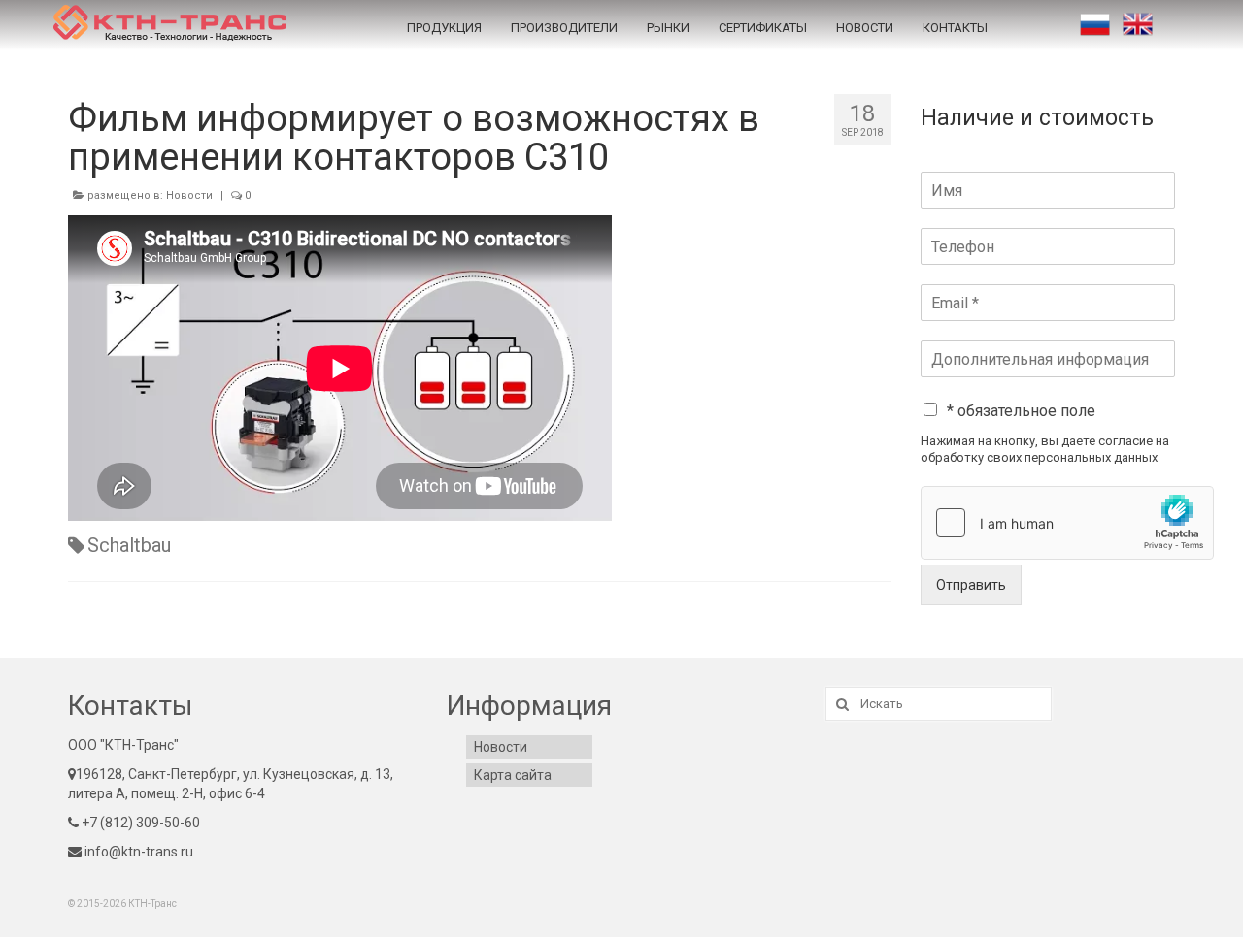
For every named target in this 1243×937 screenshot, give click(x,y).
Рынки (668, 27)
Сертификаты (763, 27)
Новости (864, 27)
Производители (564, 27)
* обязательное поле (1021, 411)
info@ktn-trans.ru (137, 851)
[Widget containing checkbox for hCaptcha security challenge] (1067, 523)
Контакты (955, 27)
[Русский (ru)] (1095, 24)
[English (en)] (1138, 24)
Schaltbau (129, 545)
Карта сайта (513, 775)
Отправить (971, 585)
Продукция (444, 27)
